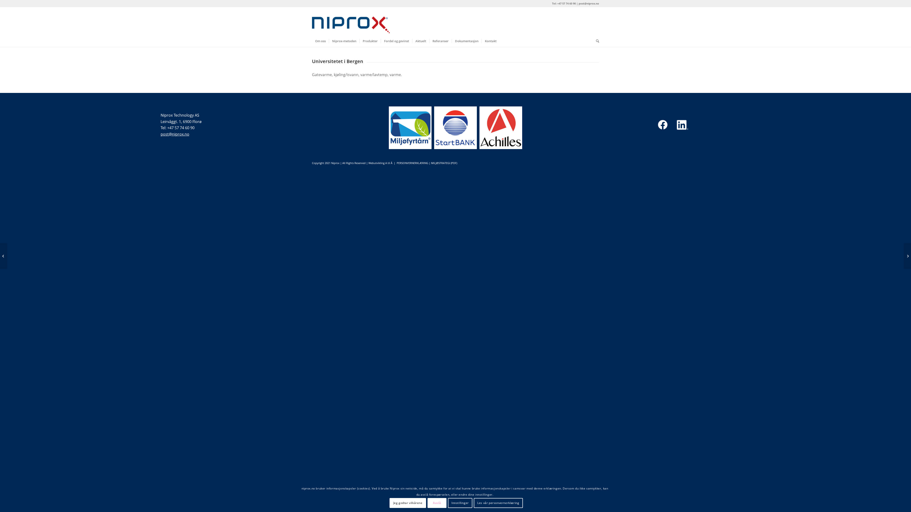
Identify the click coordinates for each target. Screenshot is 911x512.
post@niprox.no (175, 134)
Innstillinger (460, 503)
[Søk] (596, 41)
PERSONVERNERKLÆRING (412, 163)
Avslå (437, 503)
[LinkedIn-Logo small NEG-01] (681, 124)
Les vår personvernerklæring (498, 503)
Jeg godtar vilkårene (408, 503)
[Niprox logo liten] (351, 21)
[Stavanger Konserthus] (3, 256)
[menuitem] (320, 41)
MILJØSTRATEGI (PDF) (444, 163)
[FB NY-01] (662, 124)
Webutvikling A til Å (380, 163)
